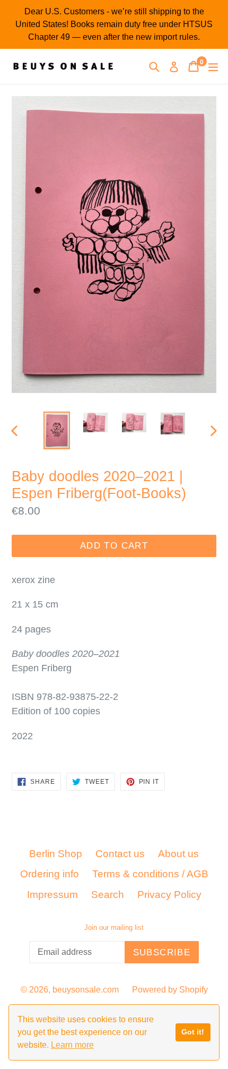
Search (107, 894)
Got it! (192, 1032)
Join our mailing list (114, 927)
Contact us (120, 853)
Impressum (52, 894)
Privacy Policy (169, 894)
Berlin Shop (55, 853)
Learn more (72, 1044)
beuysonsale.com (85, 989)
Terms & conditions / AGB (150, 873)
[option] (56, 430)
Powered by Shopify (170, 989)
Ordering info (49, 873)
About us (178, 853)
